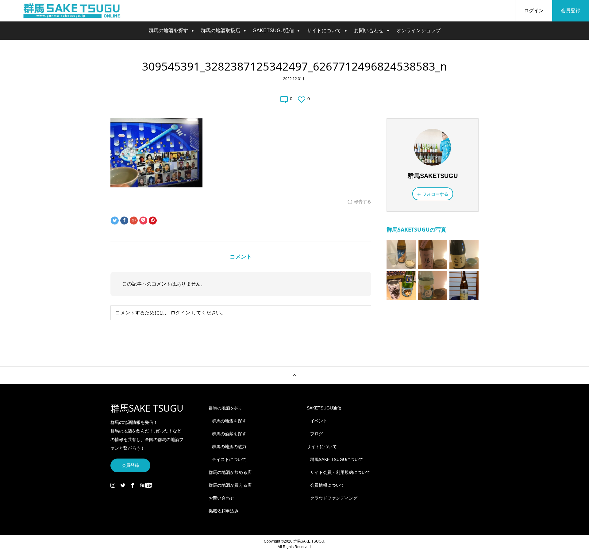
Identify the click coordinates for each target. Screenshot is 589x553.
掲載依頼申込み (224, 511)
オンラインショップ (418, 30)
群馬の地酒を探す (168, 30)
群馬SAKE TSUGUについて (336, 459)
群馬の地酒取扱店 (220, 30)
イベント (318, 420)
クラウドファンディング (333, 498)
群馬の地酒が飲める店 (230, 472)
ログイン (534, 10)
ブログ (316, 433)
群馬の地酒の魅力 (229, 446)
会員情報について (327, 485)
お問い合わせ (368, 30)
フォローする (435, 194)
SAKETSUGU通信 (273, 30)
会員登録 (570, 10)
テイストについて (229, 459)
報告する (362, 201)
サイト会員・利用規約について (340, 472)
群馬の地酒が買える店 (230, 485)
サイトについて (324, 30)
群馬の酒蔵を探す (229, 433)
